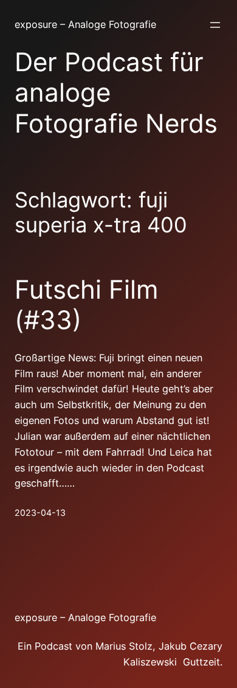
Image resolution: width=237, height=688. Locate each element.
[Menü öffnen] (215, 25)
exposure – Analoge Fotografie (85, 24)
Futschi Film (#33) (87, 304)
